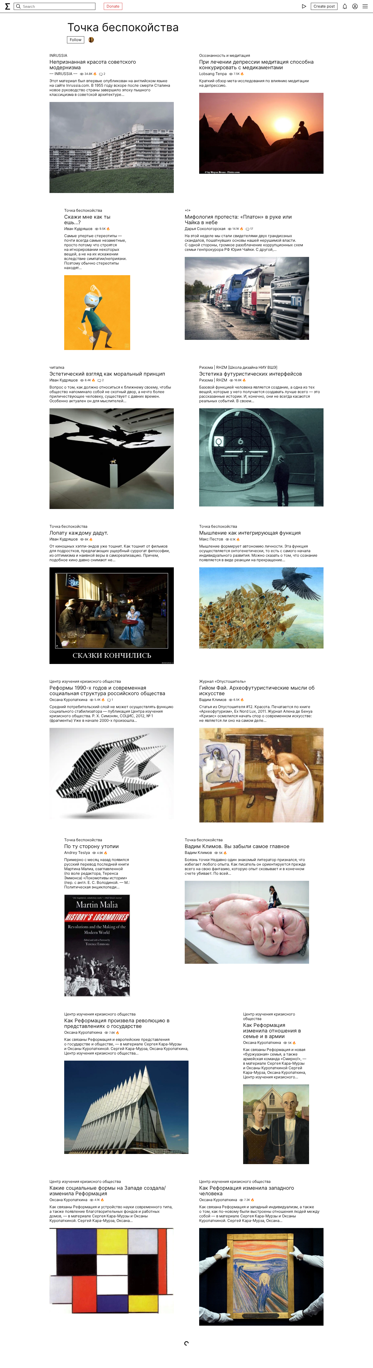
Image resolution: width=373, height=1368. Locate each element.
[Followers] (91, 40)
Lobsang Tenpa (213, 74)
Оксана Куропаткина (68, 699)
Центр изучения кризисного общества (85, 681)
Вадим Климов (212, 699)
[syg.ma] (7, 6)
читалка (56, 367)
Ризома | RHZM (213, 380)
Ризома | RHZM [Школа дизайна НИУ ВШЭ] (238, 367)
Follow (75, 39)
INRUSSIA (58, 55)
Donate (113, 6)
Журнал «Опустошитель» (222, 681)
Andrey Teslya (77, 852)
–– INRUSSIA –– (63, 74)
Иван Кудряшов (78, 228)
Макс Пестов (211, 539)
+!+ (188, 210)
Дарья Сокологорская (205, 228)
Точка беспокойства (83, 210)
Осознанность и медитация (224, 55)
